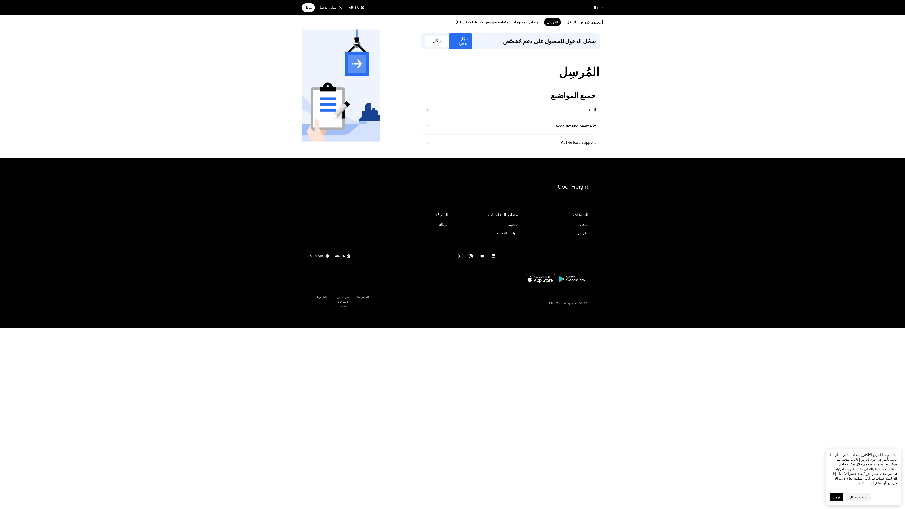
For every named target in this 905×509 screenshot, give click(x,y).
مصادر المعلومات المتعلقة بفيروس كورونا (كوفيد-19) (497, 22)
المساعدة (592, 22)
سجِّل (308, 7)
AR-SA (354, 7)
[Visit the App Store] (540, 279)
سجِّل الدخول (328, 7)
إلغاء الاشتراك (858, 497)
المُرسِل (552, 22)
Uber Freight (573, 186)
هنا (858, 483)
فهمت (836, 497)
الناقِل (571, 22)
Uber (597, 7)
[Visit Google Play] (572, 279)
